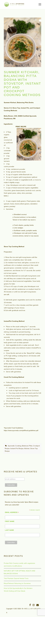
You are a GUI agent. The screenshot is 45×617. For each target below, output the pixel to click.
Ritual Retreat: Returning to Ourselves (17, 583)
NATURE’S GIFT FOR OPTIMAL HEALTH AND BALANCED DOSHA (19, 572)
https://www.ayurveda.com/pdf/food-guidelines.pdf (21, 430)
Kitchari (26, 448)
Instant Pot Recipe (16, 448)
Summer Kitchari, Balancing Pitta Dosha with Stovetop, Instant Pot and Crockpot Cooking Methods (22, 83)
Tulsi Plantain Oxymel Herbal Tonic (16, 578)
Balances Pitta (27, 446)
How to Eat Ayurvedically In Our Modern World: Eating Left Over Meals (18, 589)
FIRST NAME (9, 521)
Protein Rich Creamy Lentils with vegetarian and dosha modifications (19, 564)
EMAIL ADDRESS (12, 512)
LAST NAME (9, 530)
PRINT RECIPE (19, 126)
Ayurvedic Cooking (14, 446)
